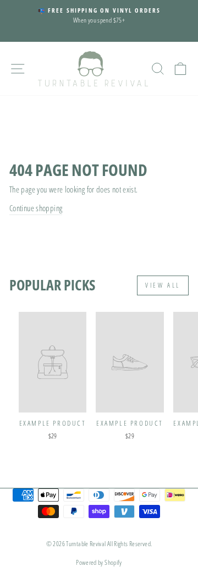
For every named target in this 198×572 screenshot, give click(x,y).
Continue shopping (35, 207)
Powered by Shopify (99, 562)
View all (162, 285)
